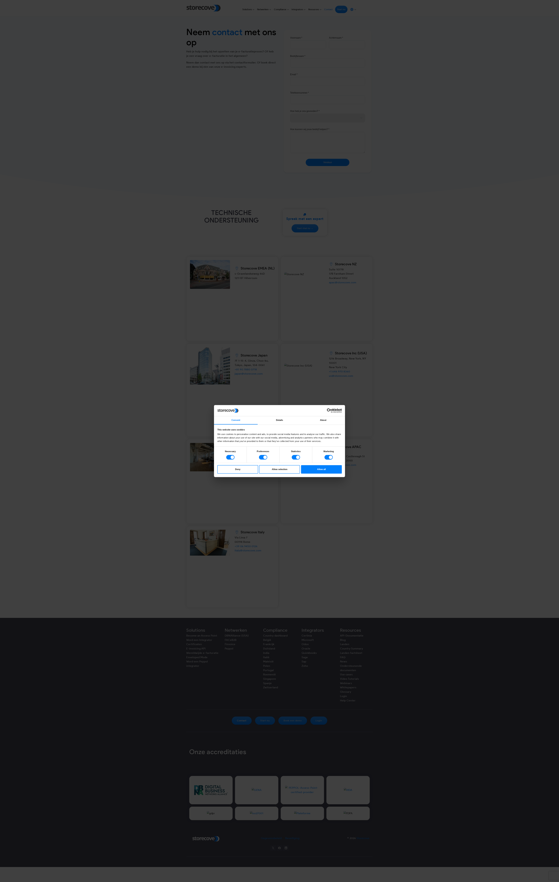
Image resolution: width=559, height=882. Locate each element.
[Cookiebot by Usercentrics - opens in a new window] (329, 410)
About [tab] (323, 420)
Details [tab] (279, 420)
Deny (237, 469)
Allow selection (279, 469)
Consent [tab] (235, 420)
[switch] (263, 457)
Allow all (321, 469)
